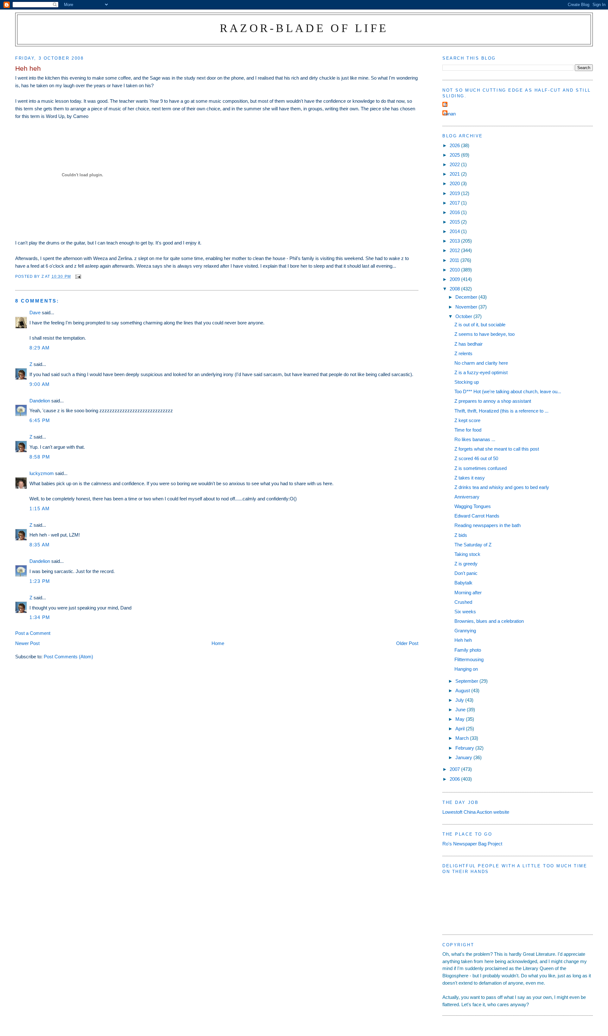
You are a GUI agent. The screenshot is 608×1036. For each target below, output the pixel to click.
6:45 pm (39, 420)
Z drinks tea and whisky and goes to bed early (501, 487)
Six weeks (465, 611)
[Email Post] (78, 276)
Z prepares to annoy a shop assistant (492, 401)
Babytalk (463, 582)
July (460, 700)
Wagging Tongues (472, 506)
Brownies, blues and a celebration (489, 621)
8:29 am (39, 347)
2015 (455, 222)
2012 (455, 250)
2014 (455, 231)
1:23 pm (39, 581)
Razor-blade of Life (304, 28)
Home (218, 643)
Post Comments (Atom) (68, 656)
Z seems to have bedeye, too (484, 334)
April (460, 728)
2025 (455, 155)
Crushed (463, 602)
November (466, 306)
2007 (455, 769)
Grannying (465, 630)
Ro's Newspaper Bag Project (472, 843)
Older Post (407, 643)
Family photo (467, 650)
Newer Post (27, 643)
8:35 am (39, 544)
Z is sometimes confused (480, 468)
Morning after (468, 592)
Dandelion (39, 400)
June (461, 709)
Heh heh (463, 640)
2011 (455, 260)
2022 (455, 164)
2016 (455, 212)
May (460, 719)
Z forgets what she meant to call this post (496, 449)
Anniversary (466, 496)
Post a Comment (32, 633)
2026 (455, 145)
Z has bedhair (468, 344)
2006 (455, 779)
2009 (455, 279)
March (462, 738)
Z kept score (467, 420)
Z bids (460, 535)
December (466, 297)
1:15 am (39, 508)
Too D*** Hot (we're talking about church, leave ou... (507, 391)
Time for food (467, 430)
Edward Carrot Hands (476, 515)
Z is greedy (466, 563)
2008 (455, 288)
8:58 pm (39, 456)
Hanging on (466, 669)
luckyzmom (41, 473)
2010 (455, 269)
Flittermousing (469, 659)
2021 (455, 174)
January (464, 757)
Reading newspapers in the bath (487, 525)
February (465, 748)
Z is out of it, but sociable (479, 324)
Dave (35, 312)
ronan (450, 113)
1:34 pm (39, 617)
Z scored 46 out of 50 (476, 458)
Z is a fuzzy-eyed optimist (481, 372)
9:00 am (39, 384)
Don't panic (466, 573)
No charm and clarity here (481, 363)
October (464, 316)
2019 (455, 193)
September (467, 681)
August (463, 690)
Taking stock (467, 554)
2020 (455, 183)
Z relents (463, 353)
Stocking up (466, 382)
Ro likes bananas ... (474, 439)
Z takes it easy (469, 477)
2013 (455, 241)
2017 (455, 202)
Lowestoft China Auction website (475, 812)
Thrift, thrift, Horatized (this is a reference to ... (501, 411)
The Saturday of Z (472, 544)
